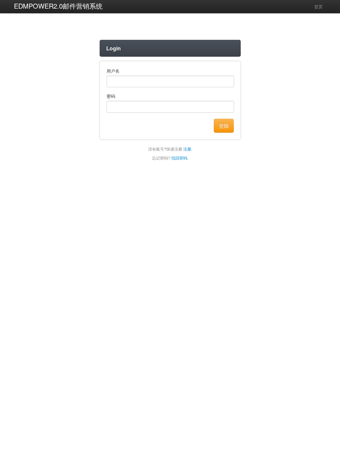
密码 (111, 96)
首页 (318, 6)
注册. (187, 149)
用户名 (113, 71)
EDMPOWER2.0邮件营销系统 (58, 6)
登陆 (224, 125)
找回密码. (179, 158)
